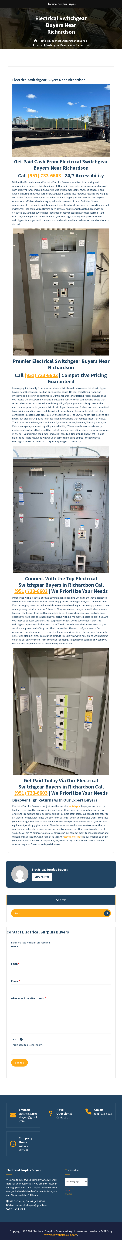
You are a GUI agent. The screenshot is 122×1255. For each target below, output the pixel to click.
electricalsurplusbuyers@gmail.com (28, 1117)
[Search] (107, 913)
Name (15, 946)
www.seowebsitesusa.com (60, 1235)
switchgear (75, 806)
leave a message (73, 836)
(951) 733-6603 (44, 175)
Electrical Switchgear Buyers (67, 41)
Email (15, 963)
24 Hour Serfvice (23, 1147)
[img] (21, 1039)
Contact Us (63, 1117)
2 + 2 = (15, 1039)
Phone (15, 981)
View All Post (42, 876)
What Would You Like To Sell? (28, 998)
